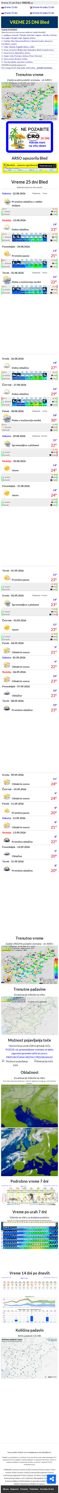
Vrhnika (45, 35)
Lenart (14, 44)
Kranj (6, 50)
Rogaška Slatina (22, 47)
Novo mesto (9, 59)
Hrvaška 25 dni (47, 1489)
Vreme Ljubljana (12, 1481)
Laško (32, 47)
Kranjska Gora (47, 50)
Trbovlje (22, 35)
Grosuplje (5, 38)
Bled (39, 50)
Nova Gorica (9, 53)
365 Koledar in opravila (29, 1481)
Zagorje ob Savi (29, 38)
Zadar (23, 68)
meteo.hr (37, 1462)
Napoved (14, 1489)
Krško (24, 59)
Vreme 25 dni (10, 13)
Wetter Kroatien (37, 1484)
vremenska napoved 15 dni (14, 1475)
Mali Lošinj (30, 68)
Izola (12, 56)
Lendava (29, 62)
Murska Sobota (10, 62)
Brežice (18, 59)
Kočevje (53, 35)
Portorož (38, 56)
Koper (6, 56)
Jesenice (13, 50)
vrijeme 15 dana (33, 1475)
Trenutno (24, 1489)
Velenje (12, 47)
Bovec (27, 53)
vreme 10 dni (11, 1472)
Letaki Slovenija (46, 1481)
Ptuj (12, 41)
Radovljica (32, 50)
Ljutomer (21, 62)
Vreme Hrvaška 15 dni (43, 7)
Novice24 (8, 1478)
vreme (15, 1469)
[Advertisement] (29, 324)
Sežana (25, 56)
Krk (2, 68)
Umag (7, 68)
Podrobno (34, 1489)
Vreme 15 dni (10, 7)
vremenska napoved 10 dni (41, 1472)
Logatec (38, 35)
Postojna (18, 56)
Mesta (6, 1489)
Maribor (7, 41)
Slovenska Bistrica (23, 41)
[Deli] (51, 1479)
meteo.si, (53, 1460)
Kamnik (15, 35)
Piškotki (8, 1469)
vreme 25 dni (37, 1469)
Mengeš (14, 38)
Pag (18, 68)
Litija (20, 38)
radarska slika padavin (35, 1478)
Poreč (13, 68)
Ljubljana (7, 35)
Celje (6, 47)
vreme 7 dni (49, 1469)
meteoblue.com (29, 1464)
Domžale (30, 35)
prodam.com (19, 1478)
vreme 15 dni (25, 1469)
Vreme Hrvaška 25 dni (43, 13)
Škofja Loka (22, 50)
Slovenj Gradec (37, 41)
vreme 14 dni (23, 1472)
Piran (31, 56)
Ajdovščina (19, 53)
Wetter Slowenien (21, 1484)
